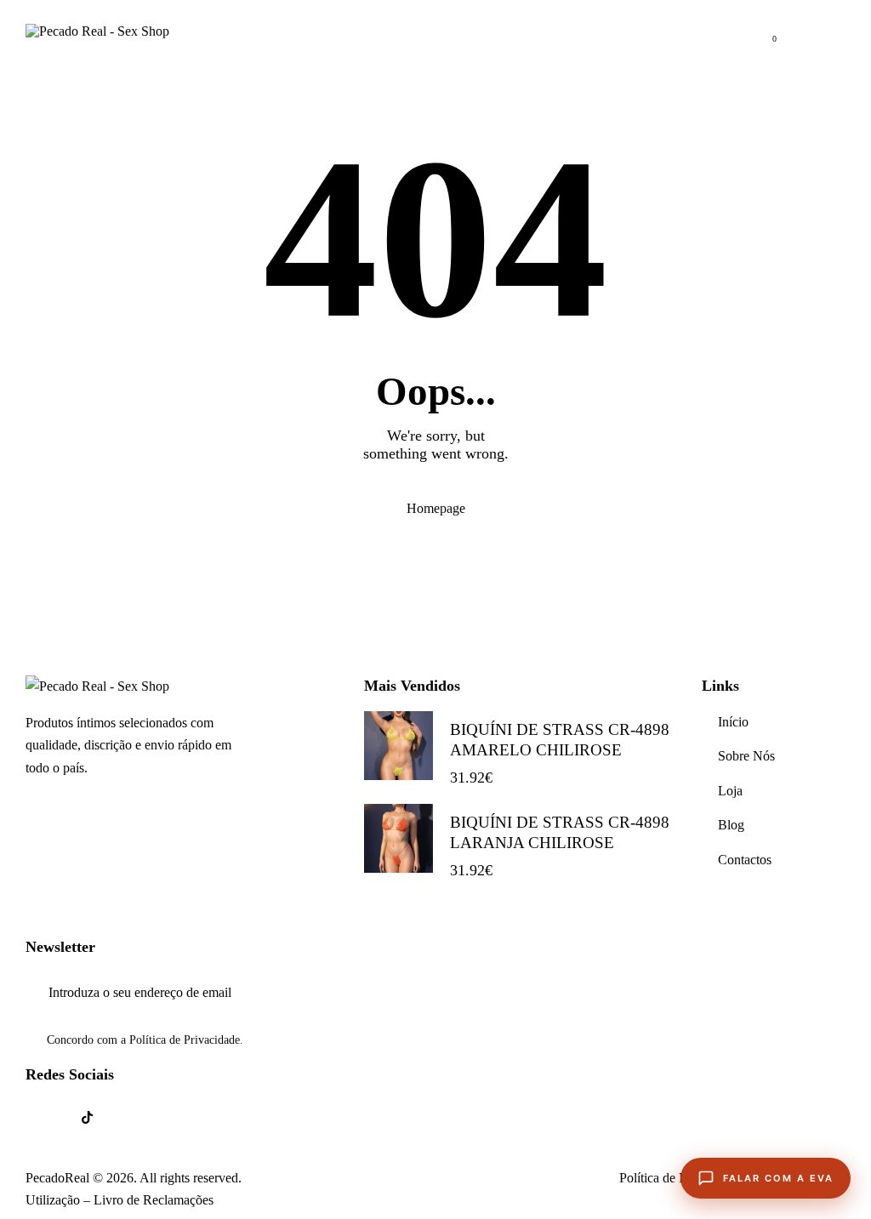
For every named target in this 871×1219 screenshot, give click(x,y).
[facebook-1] (44, 1118)
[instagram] (130, 1118)
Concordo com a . (145, 1040)
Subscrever (832, 992)
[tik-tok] (87, 1118)
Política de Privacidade (184, 1040)
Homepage (436, 508)
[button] (840, 31)
